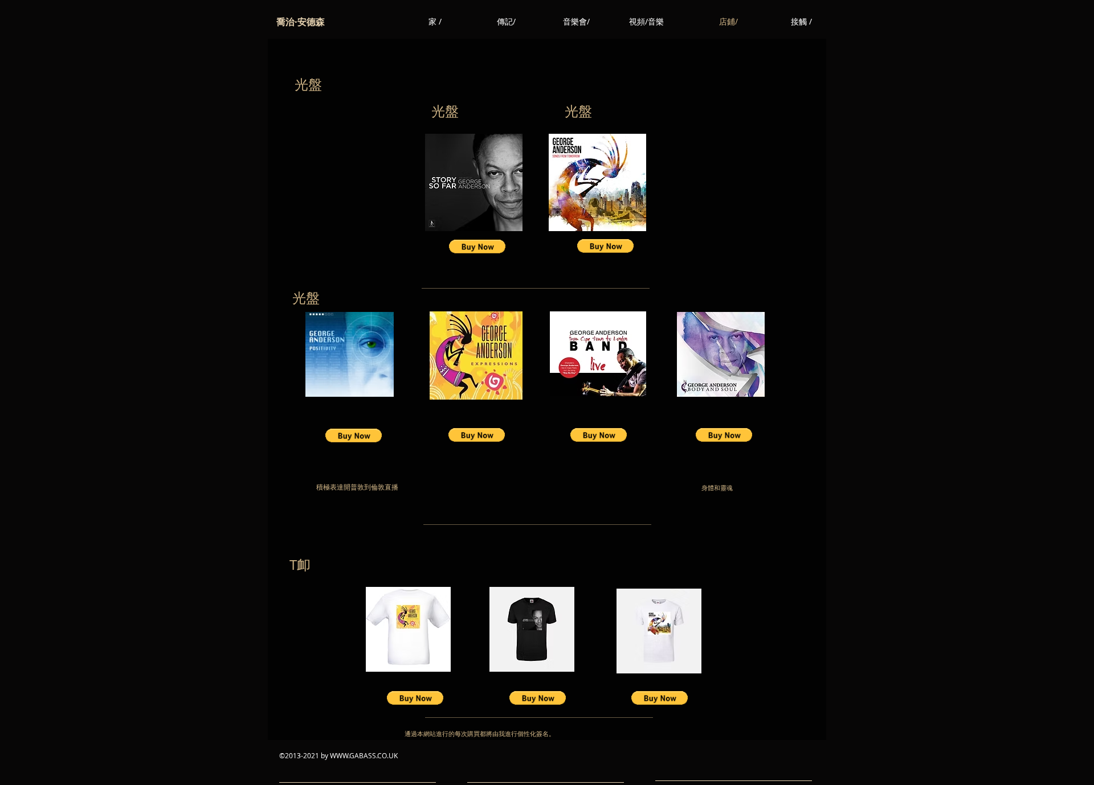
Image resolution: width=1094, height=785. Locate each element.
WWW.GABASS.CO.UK (364, 755)
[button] (477, 246)
